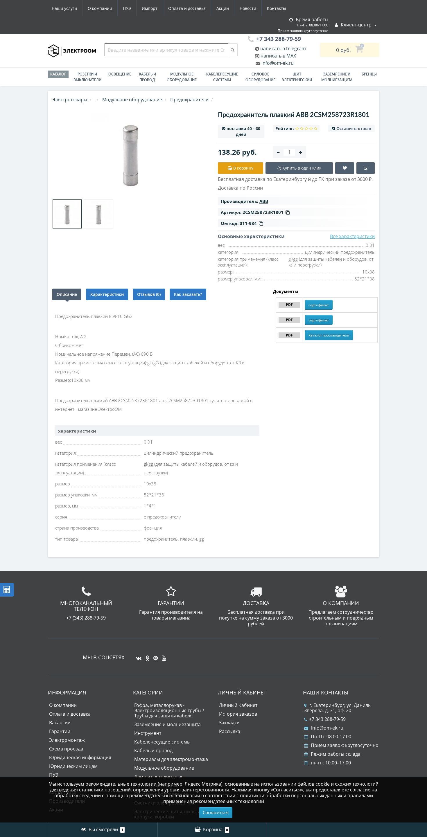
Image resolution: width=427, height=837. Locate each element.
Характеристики (107, 294)
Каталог (58, 74)
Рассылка (229, 731)
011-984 (248, 223)
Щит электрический (297, 77)
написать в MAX (278, 56)
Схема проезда (66, 749)
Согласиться (216, 812)
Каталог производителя (328, 335)
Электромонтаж (67, 740)
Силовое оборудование (260, 77)
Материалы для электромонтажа (171, 759)
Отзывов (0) (149, 294)
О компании (100, 8)
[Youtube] (162, 656)
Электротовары (69, 99)
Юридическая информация (80, 757)
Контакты (276, 8)
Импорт (149, 8)
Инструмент (147, 733)
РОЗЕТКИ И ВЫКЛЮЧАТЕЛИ (87, 77)
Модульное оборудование (182, 77)
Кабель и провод (147, 77)
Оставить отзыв (353, 128)
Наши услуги (64, 8)
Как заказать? (188, 294)
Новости (248, 8)
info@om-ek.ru (277, 63)
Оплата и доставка (187, 8)
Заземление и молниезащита (167, 724)
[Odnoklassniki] (146, 656)
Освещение (119, 74)
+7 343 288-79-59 (327, 719)
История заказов (238, 714)
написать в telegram (282, 48)
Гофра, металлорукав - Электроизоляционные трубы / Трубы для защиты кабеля (169, 710)
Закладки (229, 722)
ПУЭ (127, 8)
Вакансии (60, 722)
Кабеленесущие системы (222, 77)
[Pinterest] (154, 656)
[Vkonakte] (137, 656)
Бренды (369, 74)
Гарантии (59, 731)
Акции (222, 8)
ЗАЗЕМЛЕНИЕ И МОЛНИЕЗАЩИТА (336, 77)
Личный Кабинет (238, 705)
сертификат (318, 305)
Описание (67, 294)
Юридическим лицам (73, 766)
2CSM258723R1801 (263, 212)
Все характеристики (352, 236)
